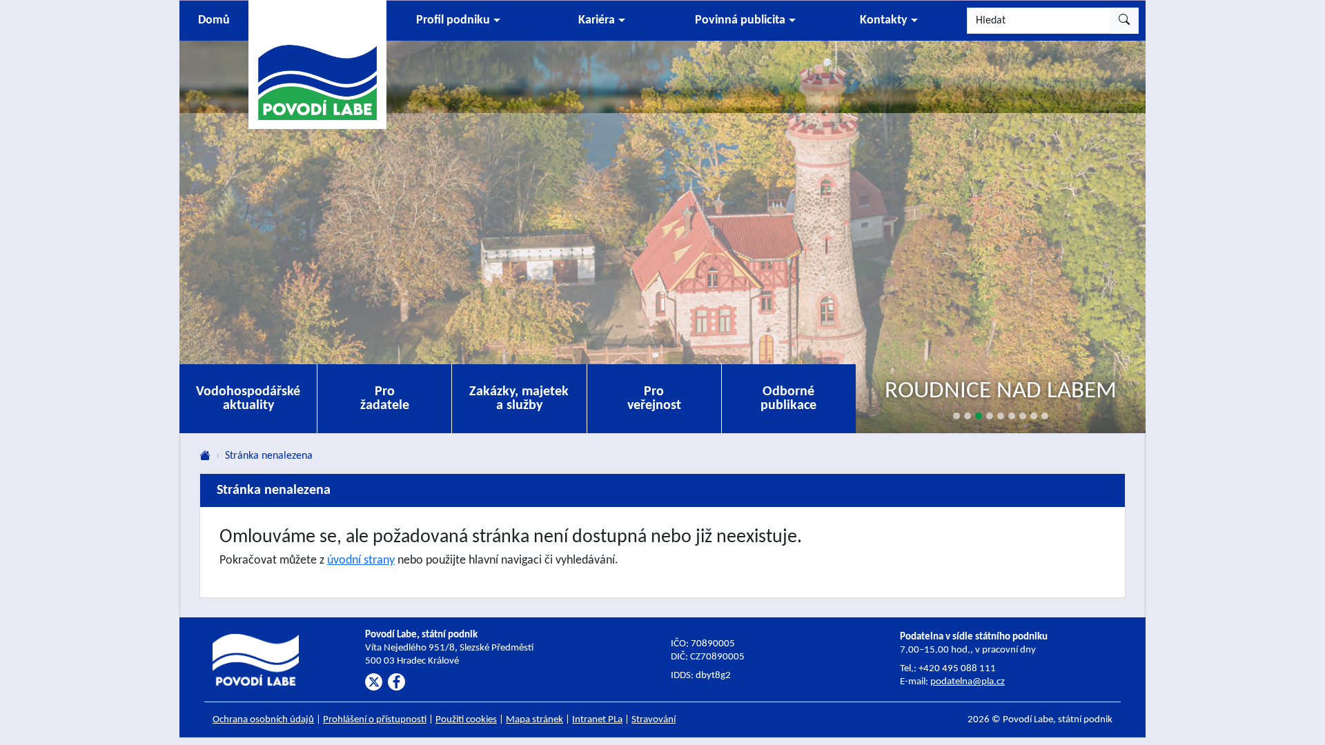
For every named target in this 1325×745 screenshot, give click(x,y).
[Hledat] (1124, 21)
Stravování (653, 720)
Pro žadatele (384, 399)
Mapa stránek (534, 720)
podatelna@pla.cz (967, 682)
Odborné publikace (788, 399)
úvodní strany (361, 560)
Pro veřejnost (654, 399)
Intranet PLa (597, 720)
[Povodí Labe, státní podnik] (317, 64)
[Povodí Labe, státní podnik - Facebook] (396, 682)
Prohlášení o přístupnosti (374, 720)
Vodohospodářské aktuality (248, 399)
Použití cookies (466, 720)
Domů (214, 20)
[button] (458, 21)
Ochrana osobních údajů (263, 720)
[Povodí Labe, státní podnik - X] (373, 682)
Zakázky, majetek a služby (519, 399)
